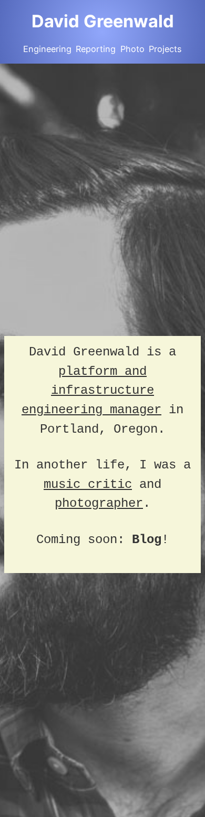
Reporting (96, 49)
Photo (132, 49)
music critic (88, 484)
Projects (165, 49)
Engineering (47, 49)
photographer (99, 503)
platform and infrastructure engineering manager (91, 390)
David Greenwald (103, 21)
